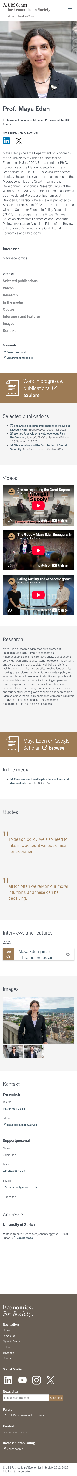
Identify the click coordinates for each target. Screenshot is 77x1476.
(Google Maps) (25, 1237)
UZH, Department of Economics (25, 1415)
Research (10, 295)
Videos (8, 287)
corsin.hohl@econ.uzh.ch (21, 1187)
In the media (13, 302)
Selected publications (20, 280)
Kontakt (9, 330)
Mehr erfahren (14, 1448)
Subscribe (56, 1397)
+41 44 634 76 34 (14, 1108)
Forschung (9, 1335)
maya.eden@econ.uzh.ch (21, 1124)
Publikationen (11, 1347)
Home (6, 1330)
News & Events (12, 1341)
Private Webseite (16, 352)
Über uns (8, 1358)
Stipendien (9, 1352)
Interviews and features (21, 316)
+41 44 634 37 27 (14, 1171)
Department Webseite (19, 357)
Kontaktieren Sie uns (15, 1432)
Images (8, 323)
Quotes (8, 309)
